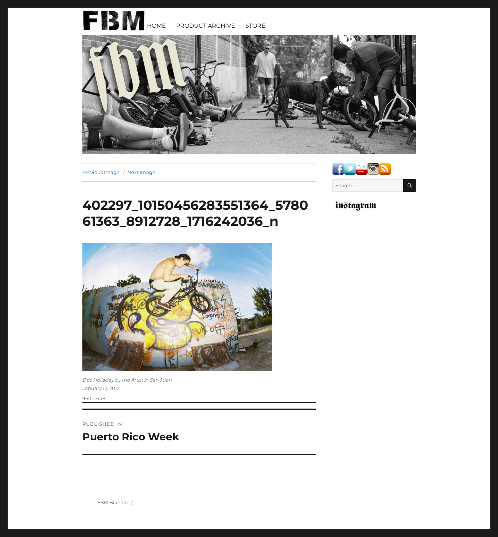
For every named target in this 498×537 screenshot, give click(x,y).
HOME (156, 25)
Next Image (141, 172)
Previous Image (101, 172)
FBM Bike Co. (113, 502)
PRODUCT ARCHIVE (205, 25)
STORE (255, 25)
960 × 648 (93, 398)
